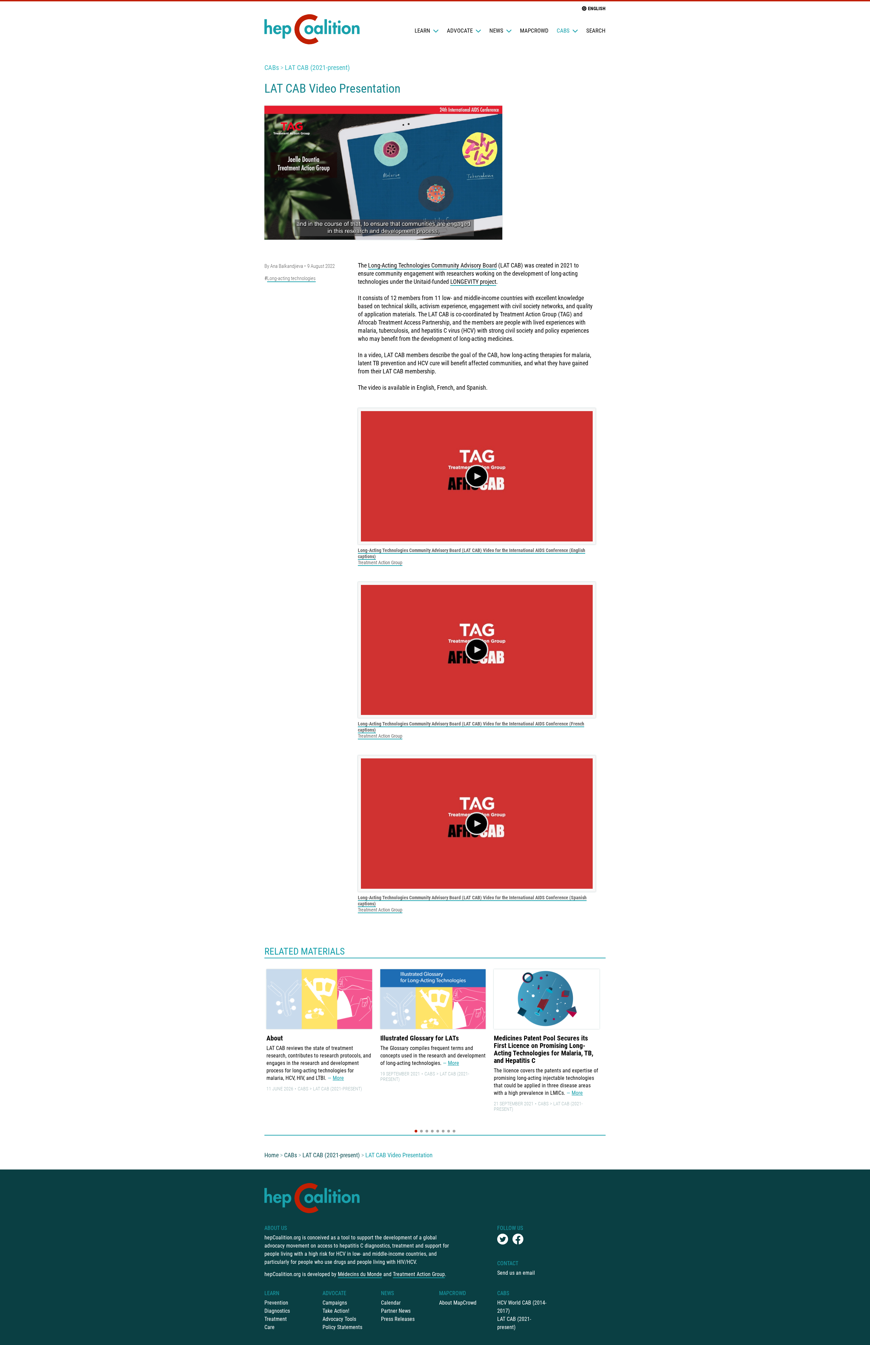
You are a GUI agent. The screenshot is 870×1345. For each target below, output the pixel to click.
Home (271, 1155)
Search (596, 30)
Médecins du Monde (360, 1274)
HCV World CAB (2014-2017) (521, 1307)
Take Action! (336, 1311)
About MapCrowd (457, 1303)
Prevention (276, 1303)
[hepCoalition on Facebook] (517, 1239)
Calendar (391, 1303)
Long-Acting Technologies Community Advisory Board (432, 265)
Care (269, 1327)
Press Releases (398, 1319)
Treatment (275, 1319)
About (274, 1038)
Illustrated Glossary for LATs (419, 1038)
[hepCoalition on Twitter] (502, 1239)
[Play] (477, 476)
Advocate (460, 30)
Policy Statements (342, 1327)
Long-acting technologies (291, 278)
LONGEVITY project (473, 281)
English (597, 8)
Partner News (396, 1311)
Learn (422, 30)
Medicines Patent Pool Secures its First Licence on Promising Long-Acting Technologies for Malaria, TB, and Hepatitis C (543, 1049)
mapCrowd (534, 30)
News (496, 30)
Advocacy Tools (339, 1319)
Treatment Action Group (380, 562)
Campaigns (335, 1303)
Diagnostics (277, 1311)
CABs (563, 30)
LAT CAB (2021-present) (317, 67)
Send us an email (516, 1273)
